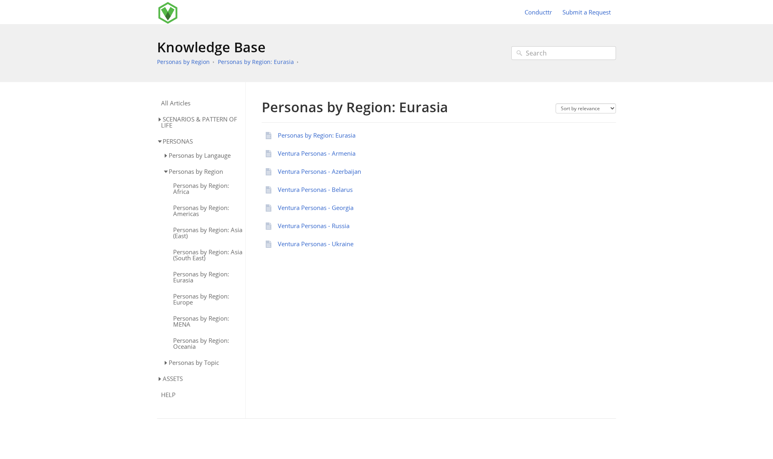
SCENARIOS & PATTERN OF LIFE (199, 122)
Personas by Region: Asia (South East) (207, 255)
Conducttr (538, 12)
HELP (168, 395)
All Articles (175, 103)
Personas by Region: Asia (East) (207, 233)
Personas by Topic (194, 362)
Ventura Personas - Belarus (315, 189)
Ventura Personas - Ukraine (315, 244)
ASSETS (173, 379)
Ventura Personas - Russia (313, 226)
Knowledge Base (211, 47)
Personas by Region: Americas (201, 211)
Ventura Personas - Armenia (316, 153)
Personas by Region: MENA (201, 321)
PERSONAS (178, 141)
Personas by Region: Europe (201, 299)
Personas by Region (183, 62)
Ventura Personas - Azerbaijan (319, 171)
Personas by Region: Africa (201, 189)
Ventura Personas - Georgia (315, 208)
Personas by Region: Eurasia (256, 62)
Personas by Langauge (200, 155)
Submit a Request (586, 12)
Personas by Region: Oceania (201, 344)
